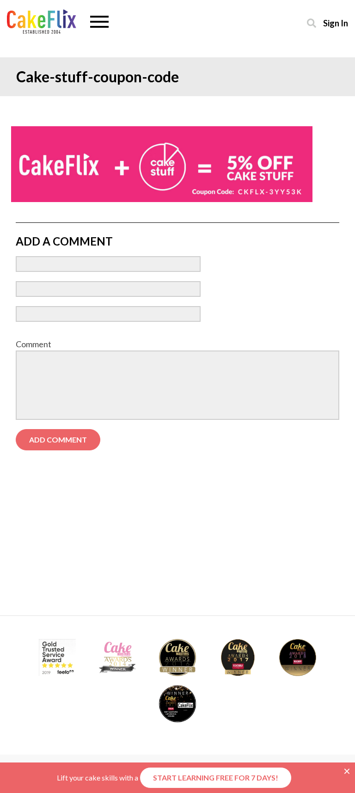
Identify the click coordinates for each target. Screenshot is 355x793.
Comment (33, 344)
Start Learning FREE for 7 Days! (215, 777)
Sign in (335, 23)
